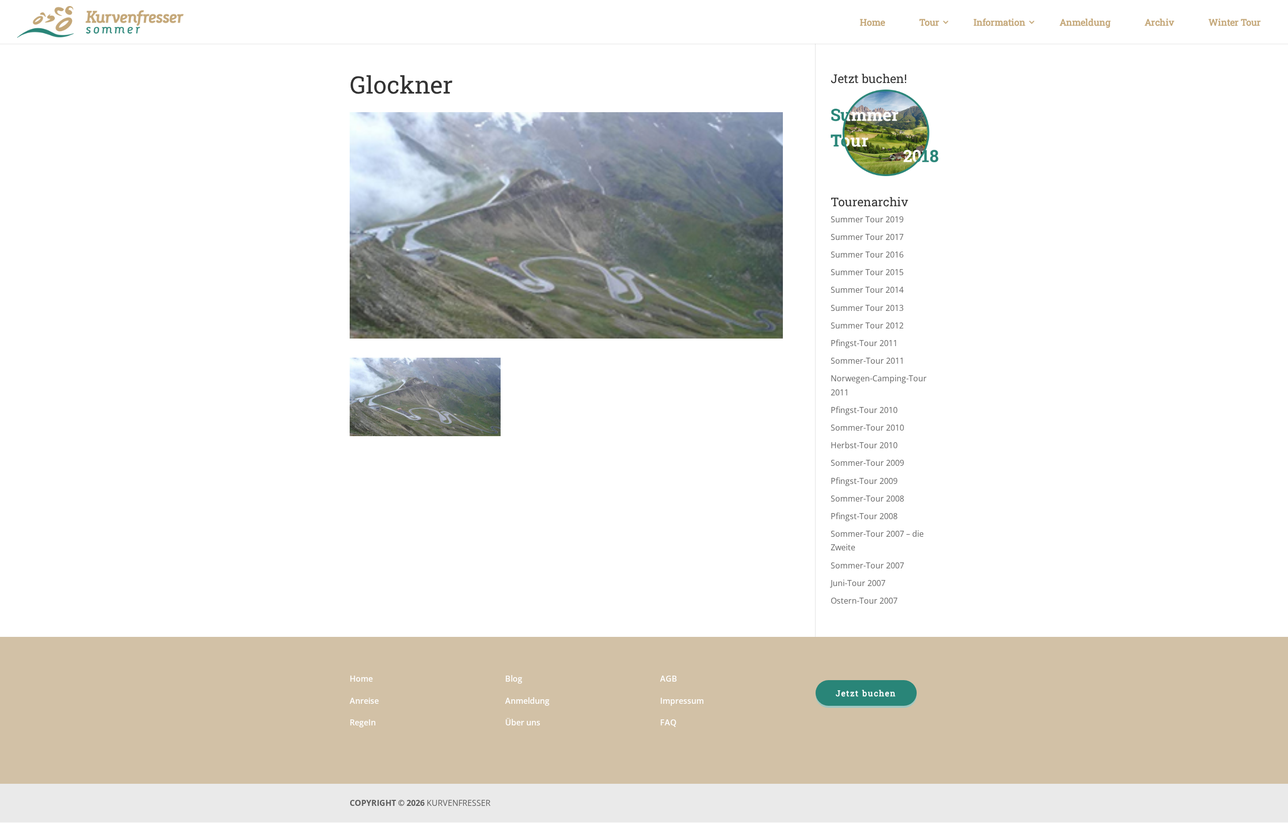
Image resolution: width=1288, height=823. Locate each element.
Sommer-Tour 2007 (867, 565)
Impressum (682, 700)
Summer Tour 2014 (867, 289)
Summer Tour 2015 (867, 272)
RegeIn (363, 722)
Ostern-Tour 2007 (864, 600)
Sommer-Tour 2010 (867, 427)
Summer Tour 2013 (867, 307)
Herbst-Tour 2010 (864, 445)
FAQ (668, 722)
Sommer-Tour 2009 (867, 462)
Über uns (522, 722)
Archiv (1159, 22)
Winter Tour (1235, 22)
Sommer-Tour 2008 (867, 498)
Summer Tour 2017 (867, 236)
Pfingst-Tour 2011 (864, 343)
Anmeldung (1085, 22)
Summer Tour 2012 (867, 325)
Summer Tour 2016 (867, 254)
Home (872, 22)
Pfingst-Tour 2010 (864, 410)
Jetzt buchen (866, 693)
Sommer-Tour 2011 (867, 360)
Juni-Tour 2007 (858, 583)
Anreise (364, 700)
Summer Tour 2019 (867, 219)
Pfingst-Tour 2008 (864, 516)
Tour (929, 22)
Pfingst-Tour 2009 (864, 480)
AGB (668, 678)
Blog (513, 678)
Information (999, 22)
